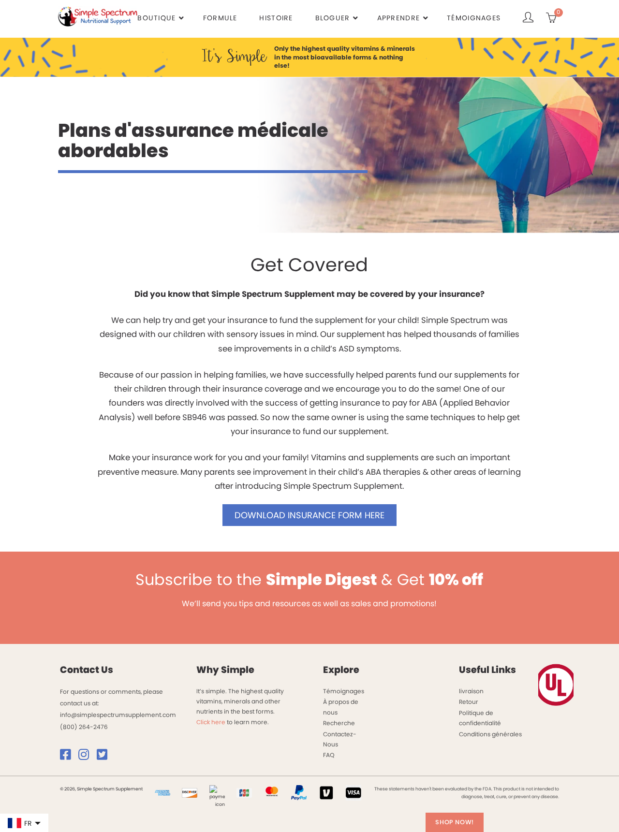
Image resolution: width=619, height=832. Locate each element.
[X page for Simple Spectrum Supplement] (105, 757)
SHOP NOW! (454, 822)
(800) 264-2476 (84, 727)
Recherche (339, 723)
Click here (210, 722)
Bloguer (332, 18)
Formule (220, 18)
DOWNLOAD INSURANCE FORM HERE (309, 515)
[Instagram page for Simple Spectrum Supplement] (86, 757)
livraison (471, 691)
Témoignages (474, 18)
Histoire (276, 18)
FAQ (329, 755)
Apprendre (398, 18)
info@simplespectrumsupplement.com (118, 715)
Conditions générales (490, 734)
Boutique (156, 18)
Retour (468, 702)
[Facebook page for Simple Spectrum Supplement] (68, 757)
